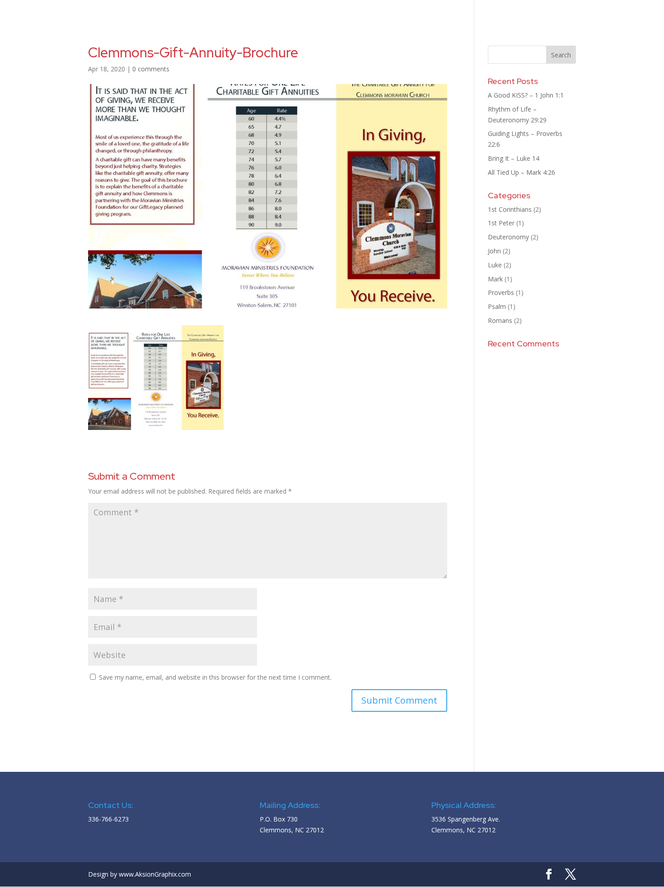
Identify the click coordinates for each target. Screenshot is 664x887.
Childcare (551, 10)
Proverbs (501, 292)
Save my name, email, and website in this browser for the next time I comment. (215, 677)
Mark (495, 279)
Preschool (500, 10)
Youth (454, 10)
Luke (495, 265)
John (494, 251)
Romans (500, 320)
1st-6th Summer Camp (613, 10)
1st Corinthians (510, 209)
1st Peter (501, 223)
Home (255, 10)
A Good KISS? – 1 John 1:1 (526, 95)
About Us (290, 10)
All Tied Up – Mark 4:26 (521, 172)
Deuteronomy (508, 237)
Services (412, 10)
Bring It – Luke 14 (513, 158)
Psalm (497, 306)
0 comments (150, 69)
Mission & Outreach (357, 10)
